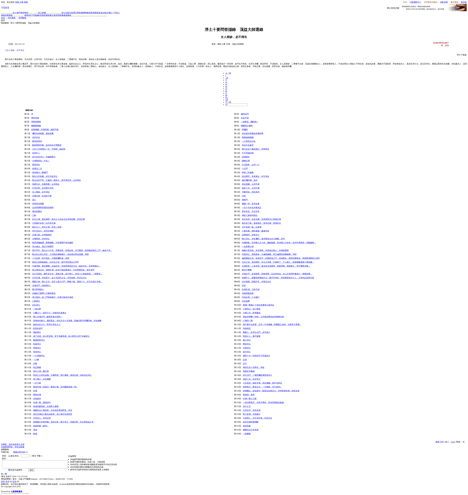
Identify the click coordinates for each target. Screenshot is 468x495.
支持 (7, 482)
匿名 (34, 456)
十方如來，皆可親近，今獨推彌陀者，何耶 (50, 258)
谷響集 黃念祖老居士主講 (12, 444)
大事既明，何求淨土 (41, 239)
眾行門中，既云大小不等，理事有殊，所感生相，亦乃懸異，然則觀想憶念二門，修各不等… (72, 250)
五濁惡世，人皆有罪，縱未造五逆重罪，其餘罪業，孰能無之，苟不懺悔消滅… (276, 266)
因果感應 (93, 13)
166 (226, 100)
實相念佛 (37, 395)
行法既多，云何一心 (250, 165)
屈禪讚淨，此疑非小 (250, 235)
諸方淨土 (247, 352)
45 (226, 89)
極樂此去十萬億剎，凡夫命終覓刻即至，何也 (52, 410)
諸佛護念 (246, 157)
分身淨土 (247, 348)
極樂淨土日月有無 (250, 430)
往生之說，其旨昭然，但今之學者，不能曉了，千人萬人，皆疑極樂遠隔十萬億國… (278, 262)
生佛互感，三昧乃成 (250, 289)
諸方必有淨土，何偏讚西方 (44, 157)
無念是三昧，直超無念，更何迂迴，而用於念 (261, 223)
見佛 (35, 391)
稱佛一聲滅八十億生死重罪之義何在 (258, 305)
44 (226, 87)
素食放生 (100, 13)
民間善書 (59, 15)
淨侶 (35, 430)
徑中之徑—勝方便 (41, 371)
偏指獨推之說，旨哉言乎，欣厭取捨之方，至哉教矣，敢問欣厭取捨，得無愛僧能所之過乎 (281, 258)
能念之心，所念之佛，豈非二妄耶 (46, 227)
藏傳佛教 (85, 13)
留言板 (464, 2)
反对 (14, 482)
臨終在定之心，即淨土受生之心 (46, 324)
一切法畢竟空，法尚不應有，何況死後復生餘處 (263, 402)
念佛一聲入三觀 (250, 399)
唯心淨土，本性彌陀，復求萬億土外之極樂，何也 (263, 239)
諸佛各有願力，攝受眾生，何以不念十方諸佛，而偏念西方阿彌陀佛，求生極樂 (67, 321)
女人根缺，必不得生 (41, 192)
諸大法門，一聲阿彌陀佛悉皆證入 (257, 375)
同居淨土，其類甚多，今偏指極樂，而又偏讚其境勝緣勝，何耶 (269, 254)
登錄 (17, 2)
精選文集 (52, 15)
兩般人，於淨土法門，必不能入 (256, 332)
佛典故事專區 (7, 15)
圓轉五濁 (246, 161)
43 (226, 84)
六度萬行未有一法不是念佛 (44, 223)
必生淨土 (36, 305)
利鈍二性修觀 (248, 172)
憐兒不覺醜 (247, 270)
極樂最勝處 (36, 126)
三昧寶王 (36, 301)
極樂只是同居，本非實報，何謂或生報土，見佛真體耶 (265, 250)
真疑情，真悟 (249, 395)
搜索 (26, 2)
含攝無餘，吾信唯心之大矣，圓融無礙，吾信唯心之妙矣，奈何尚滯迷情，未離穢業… (279, 243)
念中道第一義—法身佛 (251, 227)
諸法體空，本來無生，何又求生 (255, 176)
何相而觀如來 (248, 293)
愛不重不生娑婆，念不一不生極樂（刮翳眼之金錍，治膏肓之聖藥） (272, 324)
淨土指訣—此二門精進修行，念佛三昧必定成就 (52, 297)
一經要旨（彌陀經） (249, 122)
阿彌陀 (245, 130)
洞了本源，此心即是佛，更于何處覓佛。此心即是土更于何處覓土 (61, 336)
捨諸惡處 (247, 426)
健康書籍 (67, 15)
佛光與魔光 (37, 211)
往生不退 (245, 118)
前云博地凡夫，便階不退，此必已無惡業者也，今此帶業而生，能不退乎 (63, 270)
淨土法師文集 (67, 13)
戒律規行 (28, 15)
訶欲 (244, 196)
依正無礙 (37, 367)
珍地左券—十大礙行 (250, 297)
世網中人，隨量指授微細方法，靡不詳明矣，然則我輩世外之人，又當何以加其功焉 (278, 278)
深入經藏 (42, 13)
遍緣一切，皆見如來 (250, 204)
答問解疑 (22, 18)
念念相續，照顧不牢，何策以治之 (256, 282)
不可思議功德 (248, 153)
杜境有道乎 (38, 328)
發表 (31, 470)
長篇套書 (44, 15)
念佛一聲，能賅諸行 (42, 402)
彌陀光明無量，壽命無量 (43, 133)
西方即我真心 (38, 289)
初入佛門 (16, 13)
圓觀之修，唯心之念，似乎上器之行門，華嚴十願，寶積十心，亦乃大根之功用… (67, 282)
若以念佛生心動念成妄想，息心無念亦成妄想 (52, 414)
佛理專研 (24, 13)
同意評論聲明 (16, 470)
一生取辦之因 (248, 246)
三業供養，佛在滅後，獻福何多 (255, 231)
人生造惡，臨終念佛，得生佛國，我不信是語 (262, 383)
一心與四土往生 (249, 141)
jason (453, 442)
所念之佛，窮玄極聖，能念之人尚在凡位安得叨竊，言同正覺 (58, 219)
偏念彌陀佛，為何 (250, 180)
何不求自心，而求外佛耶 (43, 231)
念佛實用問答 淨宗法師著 (12, 447)
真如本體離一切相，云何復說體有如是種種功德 (263, 317)
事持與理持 (37, 141)
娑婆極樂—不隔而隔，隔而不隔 (44, 130)
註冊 (21, 2)
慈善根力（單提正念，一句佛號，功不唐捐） (262, 387)
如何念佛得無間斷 (250, 422)
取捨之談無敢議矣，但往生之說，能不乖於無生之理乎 (55, 262)
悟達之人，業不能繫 (251, 336)
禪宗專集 (77, 13)
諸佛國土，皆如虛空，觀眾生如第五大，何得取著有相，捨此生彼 (271, 391)
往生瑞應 (246, 301)
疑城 (35, 434)
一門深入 (116, 13)
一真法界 (37, 309)
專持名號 (35, 118)
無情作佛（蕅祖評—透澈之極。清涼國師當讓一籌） (55, 387)
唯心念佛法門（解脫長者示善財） (47, 317)
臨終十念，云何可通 (250, 188)
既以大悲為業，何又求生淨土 (45, 176)
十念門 (245, 169)
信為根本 (37, 399)
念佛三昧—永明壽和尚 (42, 235)
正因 (245, 360)
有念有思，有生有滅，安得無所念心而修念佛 (261, 219)
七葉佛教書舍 (16, 491)
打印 (442, 442)
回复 (3, 482)
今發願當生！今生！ (41, 161)
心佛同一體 (248, 321)
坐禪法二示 (37, 169)
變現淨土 (247, 344)
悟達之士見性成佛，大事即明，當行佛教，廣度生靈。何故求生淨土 (62, 375)
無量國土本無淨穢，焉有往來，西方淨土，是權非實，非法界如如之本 (63, 422)
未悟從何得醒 (38, 204)
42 (226, 82)
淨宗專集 (12, 18)
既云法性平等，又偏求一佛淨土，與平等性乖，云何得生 (56, 180)
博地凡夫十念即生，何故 (253, 367)
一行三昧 (37, 383)
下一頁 (228, 102)
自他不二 (36, 153)
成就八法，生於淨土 (251, 379)
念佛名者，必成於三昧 (42, 196)
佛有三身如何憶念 (250, 215)
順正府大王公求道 (13, 489)
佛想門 (245, 200)
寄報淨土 (37, 348)
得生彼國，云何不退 (250, 184)
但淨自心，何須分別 (42, 418)
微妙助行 (37, 332)
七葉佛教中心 (415, 2)
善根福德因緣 (248, 137)
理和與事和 (36, 122)
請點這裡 (444, 2)
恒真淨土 (37, 344)
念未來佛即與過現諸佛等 (43, 208)
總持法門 (245, 114)
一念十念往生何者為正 (251, 208)
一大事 (36, 360)
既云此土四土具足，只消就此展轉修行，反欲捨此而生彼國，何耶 (60, 254)
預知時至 (247, 328)
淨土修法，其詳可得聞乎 (43, 246)
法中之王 (247, 406)
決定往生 (36, 137)
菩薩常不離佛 (249, 371)
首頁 (3, 18)
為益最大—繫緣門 (40, 172)
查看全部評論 (19, 452)
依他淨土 (37, 352)
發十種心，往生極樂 (42, 379)
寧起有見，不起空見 (250, 211)
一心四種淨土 (39, 356)
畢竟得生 (36, 165)
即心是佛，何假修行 (251, 414)
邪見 (244, 285)
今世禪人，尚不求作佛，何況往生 (257, 418)
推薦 (437, 442)
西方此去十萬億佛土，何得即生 (255, 149)
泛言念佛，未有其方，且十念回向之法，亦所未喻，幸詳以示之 (59, 278)
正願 (35, 363)
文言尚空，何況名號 (251, 410)
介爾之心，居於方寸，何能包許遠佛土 (49, 313)
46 (226, 91)
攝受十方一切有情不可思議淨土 (256, 356)
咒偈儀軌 (36, 15)
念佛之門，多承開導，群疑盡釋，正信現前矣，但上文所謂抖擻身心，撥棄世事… (277, 274)
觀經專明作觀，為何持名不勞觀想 (46, 145)
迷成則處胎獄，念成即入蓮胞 (45, 406)
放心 (34, 200)
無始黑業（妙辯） (41, 426)
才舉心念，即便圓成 (251, 313)
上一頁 (228, 73)
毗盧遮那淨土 (39, 340)
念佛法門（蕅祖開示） (42, 285)
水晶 (3, 489)
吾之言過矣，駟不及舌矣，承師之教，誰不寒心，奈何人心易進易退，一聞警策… (67, 274)
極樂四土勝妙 (247, 126)
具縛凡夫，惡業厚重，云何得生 (45, 184)
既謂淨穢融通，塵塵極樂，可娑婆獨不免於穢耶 (52, 243)
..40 (226, 78)
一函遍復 (247, 434)
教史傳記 (108, 13)
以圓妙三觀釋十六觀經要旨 (44, 293)
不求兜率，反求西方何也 (43, 188)
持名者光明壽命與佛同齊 (252, 133)
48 (226, 95)
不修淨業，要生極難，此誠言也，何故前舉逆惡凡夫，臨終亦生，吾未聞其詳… (66, 266)
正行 (245, 363)
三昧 (34, 215)
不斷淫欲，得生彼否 (250, 192)
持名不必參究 (248, 145)
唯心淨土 (247, 340)
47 (226, 93)
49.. (226, 97)
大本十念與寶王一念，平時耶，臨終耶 (48, 149)
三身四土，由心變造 (251, 309)
